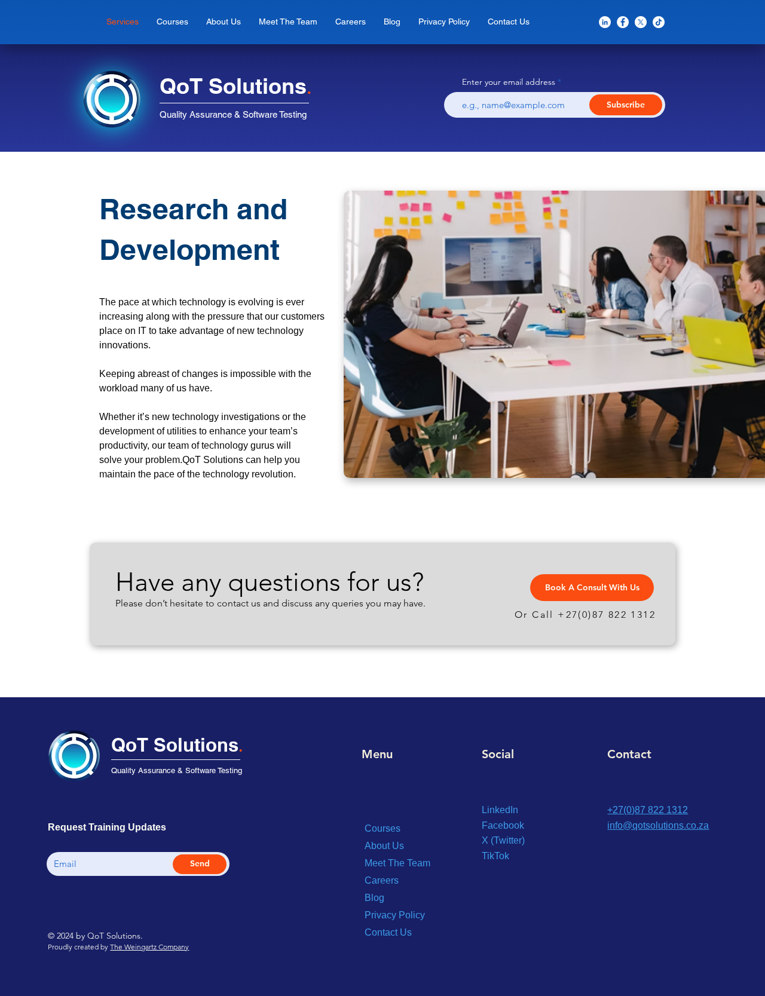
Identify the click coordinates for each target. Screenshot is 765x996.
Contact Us (388, 932)
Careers (382, 880)
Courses (382, 828)
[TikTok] (659, 22)
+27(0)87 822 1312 (607, 614)
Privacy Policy (395, 915)
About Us (384, 846)
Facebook (503, 825)
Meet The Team (397, 863)
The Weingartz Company (149, 946)
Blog (374, 898)
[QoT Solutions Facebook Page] (623, 22)
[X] (641, 22)
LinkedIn (500, 810)
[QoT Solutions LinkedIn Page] (605, 22)
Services (383, 811)
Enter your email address (508, 82)
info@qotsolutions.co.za (658, 825)
